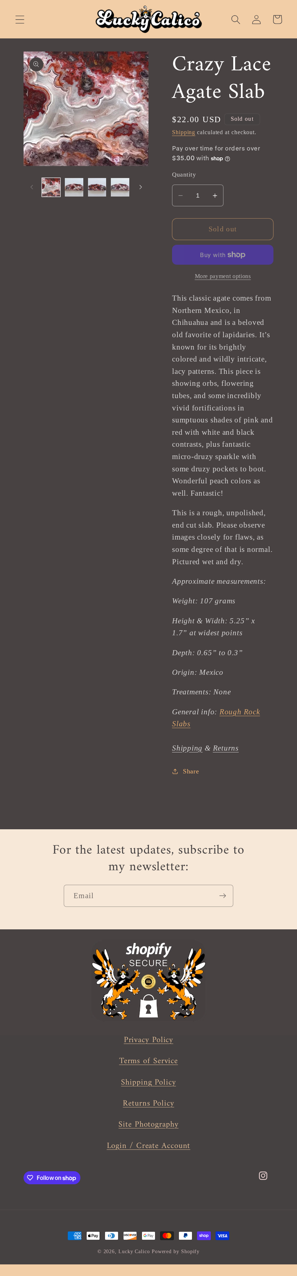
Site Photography (148, 1125)
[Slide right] (140, 187)
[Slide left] (31, 187)
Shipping (183, 132)
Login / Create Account (149, 1146)
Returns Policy (148, 1104)
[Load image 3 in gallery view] (97, 187)
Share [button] (191, 771)
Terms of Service (148, 1061)
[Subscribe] (222, 896)
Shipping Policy (148, 1082)
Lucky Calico (134, 1251)
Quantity (184, 174)
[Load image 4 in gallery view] (120, 187)
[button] (19, 19)
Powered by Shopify (176, 1251)
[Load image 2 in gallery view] (74, 187)
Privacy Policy (148, 1040)
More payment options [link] (223, 276)
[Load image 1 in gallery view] (51, 187)
